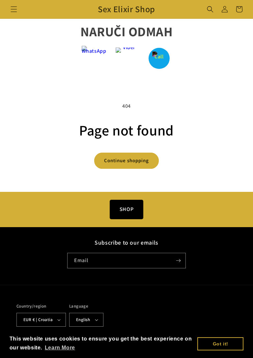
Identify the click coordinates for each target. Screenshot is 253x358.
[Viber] (126, 58)
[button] (14, 9)
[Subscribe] (178, 260)
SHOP (126, 209)
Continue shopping (126, 160)
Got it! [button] (220, 343)
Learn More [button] (60, 347)
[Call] (159, 58)
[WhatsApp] (94, 58)
